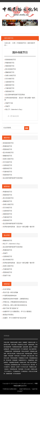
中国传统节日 (21, 43)
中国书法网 (17, 355)
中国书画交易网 (28, 353)
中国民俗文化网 (20, 353)
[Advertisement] (20, 415)
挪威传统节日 (9, 72)
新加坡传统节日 (10, 59)
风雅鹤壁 (25, 342)
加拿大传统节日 (10, 75)
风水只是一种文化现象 (10, 292)
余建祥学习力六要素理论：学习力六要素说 (17, 311)
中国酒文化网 (23, 362)
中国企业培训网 (25, 351)
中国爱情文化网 (32, 366)
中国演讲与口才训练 (22, 344)
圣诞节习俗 (9, 103)
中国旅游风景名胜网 (15, 349)
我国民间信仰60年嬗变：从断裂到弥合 (16, 299)
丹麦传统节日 (9, 88)
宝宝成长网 (8, 360)
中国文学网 (6, 342)
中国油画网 (10, 355)
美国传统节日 (9, 91)
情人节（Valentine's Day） (14, 109)
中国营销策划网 (16, 351)
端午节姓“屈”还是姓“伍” (11, 308)
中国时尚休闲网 (13, 342)
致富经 (20, 342)
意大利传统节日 (10, 69)
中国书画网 (20, 369)
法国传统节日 (9, 82)
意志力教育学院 (32, 349)
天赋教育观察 (9, 373)
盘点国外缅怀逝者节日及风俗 (15, 94)
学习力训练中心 (8, 371)
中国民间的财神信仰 (10, 295)
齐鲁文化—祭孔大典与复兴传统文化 (15, 305)
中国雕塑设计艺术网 (23, 358)
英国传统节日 (9, 66)
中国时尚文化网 (31, 342)
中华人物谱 (27, 369)
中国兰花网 (13, 344)
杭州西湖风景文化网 (15, 364)
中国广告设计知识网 (31, 362)
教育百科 (13, 366)
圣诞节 (7, 106)
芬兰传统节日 (9, 78)
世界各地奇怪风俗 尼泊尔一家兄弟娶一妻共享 (18, 227)
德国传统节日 (9, 85)
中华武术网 (7, 364)
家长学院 (33, 364)
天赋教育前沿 (31, 360)
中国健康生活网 (8, 351)
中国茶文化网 (34, 369)
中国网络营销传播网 (17, 346)
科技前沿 (6, 369)
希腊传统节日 (9, 63)
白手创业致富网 (17, 373)
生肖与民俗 (7, 289)
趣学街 (30, 346)
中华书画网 (23, 355)
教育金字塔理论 (8, 314)
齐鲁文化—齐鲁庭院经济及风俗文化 (15, 302)
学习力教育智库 (24, 349)
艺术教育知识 (24, 371)
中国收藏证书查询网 (14, 362)
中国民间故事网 (13, 358)
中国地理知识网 (13, 369)
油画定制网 (25, 346)
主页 (13, 43)
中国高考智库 (31, 344)
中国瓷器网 (14, 360)
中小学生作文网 (24, 366)
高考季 (18, 366)
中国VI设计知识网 (11, 353)
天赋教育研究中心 (22, 360)
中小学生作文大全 (25, 364)
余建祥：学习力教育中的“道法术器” (15, 318)
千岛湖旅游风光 (16, 371)
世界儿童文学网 (30, 355)
